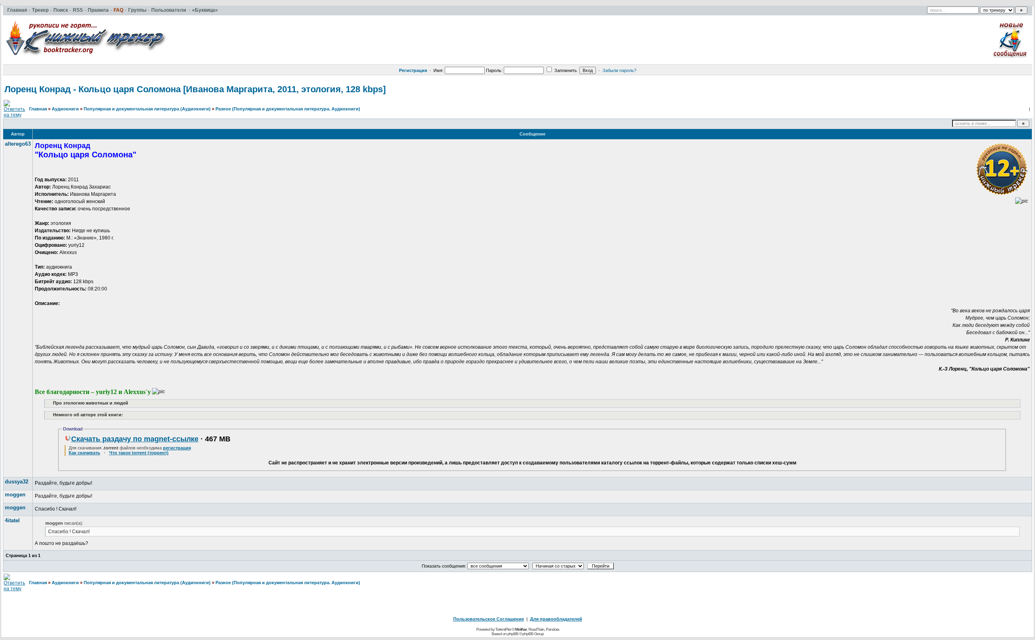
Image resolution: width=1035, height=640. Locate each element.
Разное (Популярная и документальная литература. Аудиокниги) (287, 108)
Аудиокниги (65, 108)
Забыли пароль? (619, 70)
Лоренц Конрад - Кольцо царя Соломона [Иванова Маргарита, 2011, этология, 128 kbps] (195, 89)
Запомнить (565, 70)
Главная (38, 108)
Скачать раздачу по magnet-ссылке (135, 439)
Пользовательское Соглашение (488, 619)
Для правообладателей (556, 619)
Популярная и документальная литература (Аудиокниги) (147, 108)
